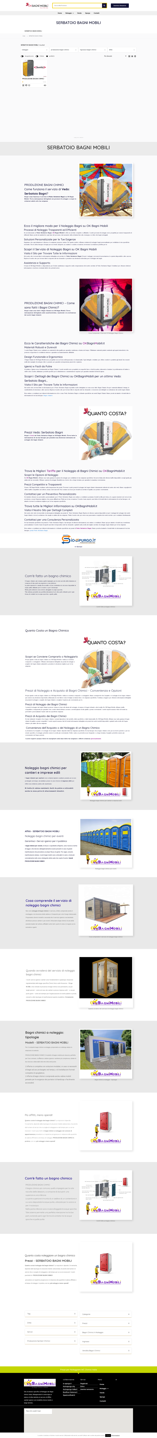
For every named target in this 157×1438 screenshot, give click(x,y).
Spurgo (87, 13)
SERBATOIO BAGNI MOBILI (36, 36)
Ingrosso (85, 1342)
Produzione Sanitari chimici (38, 1341)
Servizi (30, 1332)
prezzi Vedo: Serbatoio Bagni (39, 530)
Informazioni (115, 1435)
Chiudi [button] (108, 1435)
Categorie (86, 1314)
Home (60, 13)
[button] (51, 1314)
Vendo (79, 13)
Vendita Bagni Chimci (91, 1351)
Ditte (29, 1323)
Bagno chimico (48, 395)
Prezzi (84, 1323)
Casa (24, 36)
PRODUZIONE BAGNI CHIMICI (33, 79)
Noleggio (69, 13)
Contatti (96, 13)
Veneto (44, 82)
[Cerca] (104, 5)
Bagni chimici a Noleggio (92, 1332)
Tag (28, 1314)
